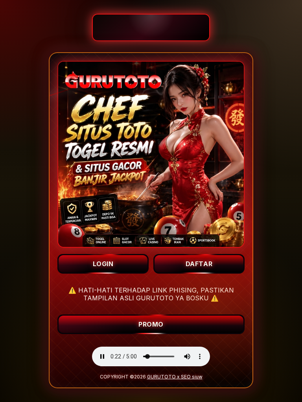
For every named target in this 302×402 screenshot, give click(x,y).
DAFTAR (199, 264)
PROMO (151, 324)
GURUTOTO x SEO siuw (175, 377)
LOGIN (103, 264)
